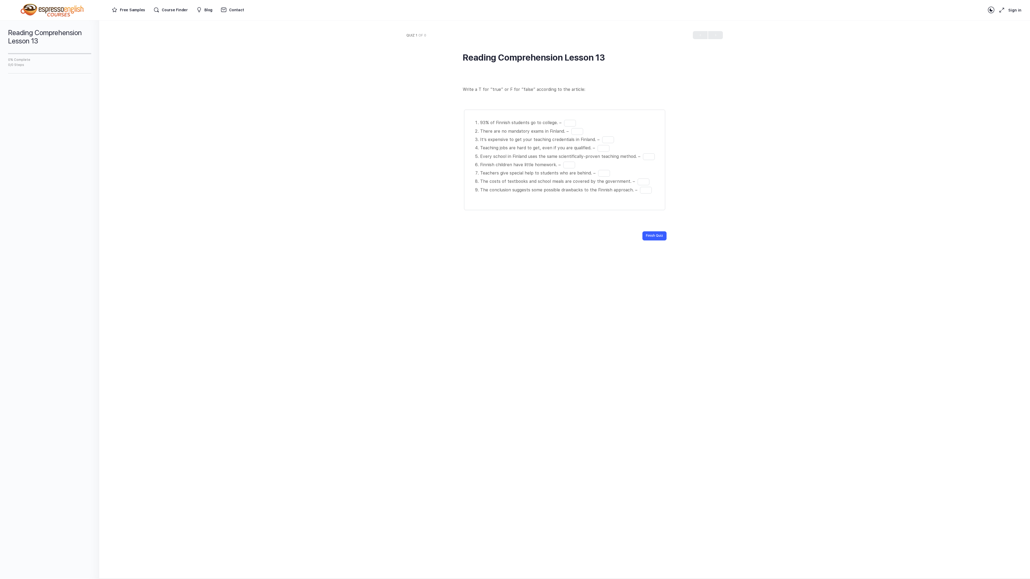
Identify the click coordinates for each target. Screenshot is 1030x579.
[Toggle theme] (991, 10)
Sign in (1014, 10)
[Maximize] (1000, 10)
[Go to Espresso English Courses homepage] (52, 9)
